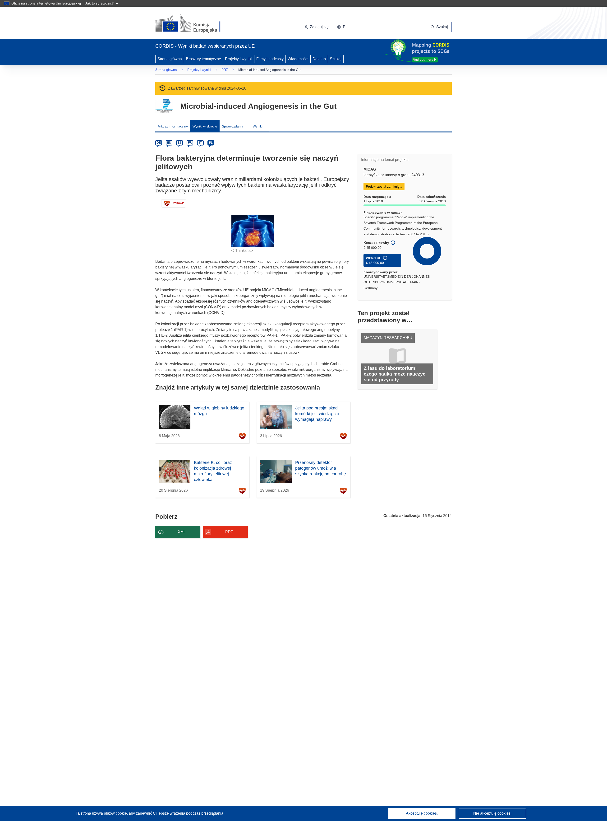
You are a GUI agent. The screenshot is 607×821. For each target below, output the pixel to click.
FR (190, 142)
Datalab (319, 59)
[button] (342, 27)
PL (211, 142)
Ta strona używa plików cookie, (102, 813)
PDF (229, 532)
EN (169, 142)
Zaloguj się (319, 27)
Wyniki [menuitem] (257, 126)
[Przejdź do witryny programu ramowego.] (164, 106)
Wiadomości (298, 59)
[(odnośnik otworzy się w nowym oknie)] (193, 23)
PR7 (224, 70)
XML (182, 532)
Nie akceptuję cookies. (492, 813)
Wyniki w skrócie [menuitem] (205, 126)
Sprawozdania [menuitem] (232, 126)
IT (200, 142)
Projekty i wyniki (238, 59)
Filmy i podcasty (270, 59)
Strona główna (169, 59)
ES (179, 142)
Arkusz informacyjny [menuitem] (173, 126)
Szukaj (335, 59)
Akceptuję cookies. (422, 813)
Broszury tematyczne (203, 59)
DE (159, 142)
